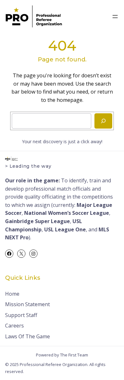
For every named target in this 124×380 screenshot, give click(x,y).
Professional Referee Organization (53, 364)
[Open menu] (115, 16)
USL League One (65, 229)
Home (12, 293)
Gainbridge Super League (37, 221)
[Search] (103, 121)
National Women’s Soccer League (66, 212)
